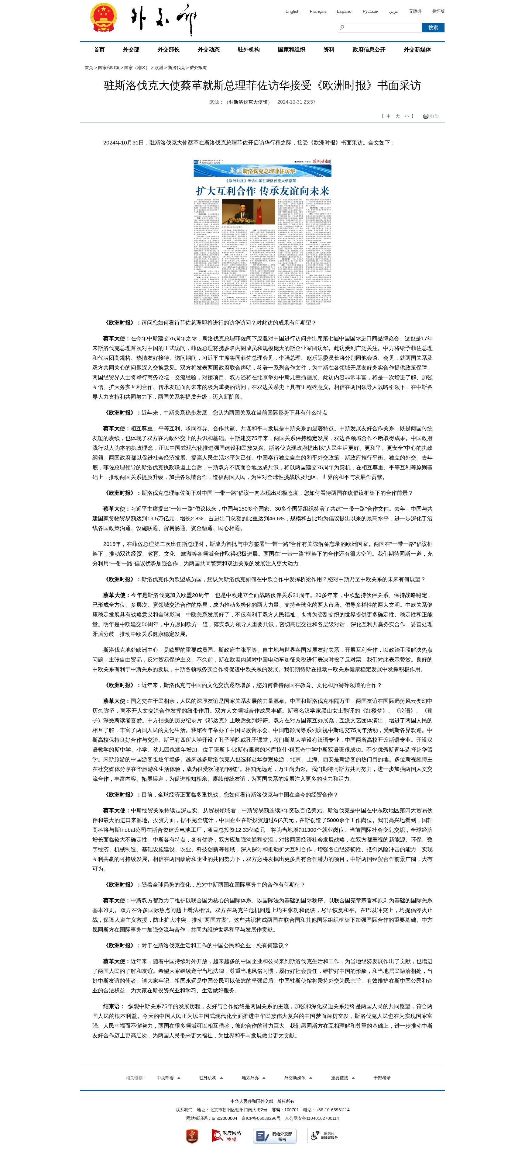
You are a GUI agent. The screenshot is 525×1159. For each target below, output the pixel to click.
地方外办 (250, 1077)
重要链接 (339, 1077)
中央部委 (165, 1077)
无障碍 (415, 11)
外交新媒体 (417, 50)
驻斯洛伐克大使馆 (248, 102)
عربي (394, 11)
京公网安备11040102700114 (312, 1118)
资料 (329, 50)
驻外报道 (198, 67)
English (293, 11)
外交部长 (169, 50)
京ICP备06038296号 (261, 1118)
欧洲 (159, 67)
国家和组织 (291, 50)
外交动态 (209, 50)
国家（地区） (137, 67)
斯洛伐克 (176, 67)
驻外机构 (249, 50)
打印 (434, 116)
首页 (99, 50)
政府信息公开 (369, 50)
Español (344, 11)
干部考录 (382, 1077)
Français (318, 11)
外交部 (131, 50)
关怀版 (438, 11)
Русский (371, 11)
